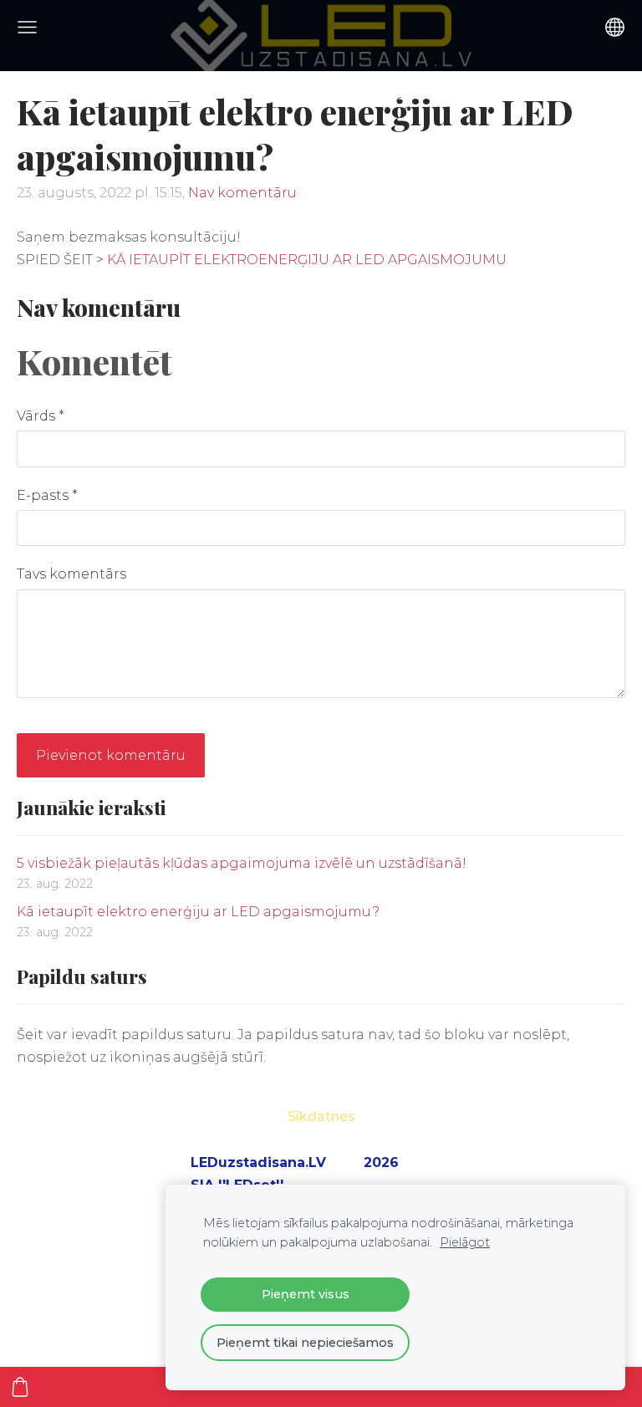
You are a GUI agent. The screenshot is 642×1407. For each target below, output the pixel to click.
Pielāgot (465, 1242)
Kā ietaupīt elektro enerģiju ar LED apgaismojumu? (198, 912)
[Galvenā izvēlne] (27, 27)
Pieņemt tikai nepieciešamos (305, 1342)
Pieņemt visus (305, 1294)
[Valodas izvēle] (615, 27)
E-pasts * (47, 495)
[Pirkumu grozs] (20, 1387)
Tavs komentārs (71, 574)
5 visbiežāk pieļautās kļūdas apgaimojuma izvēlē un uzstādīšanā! (241, 863)
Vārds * (40, 416)
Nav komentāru (242, 193)
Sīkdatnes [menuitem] (321, 1116)
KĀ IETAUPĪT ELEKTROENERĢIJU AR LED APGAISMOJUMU (307, 260)
